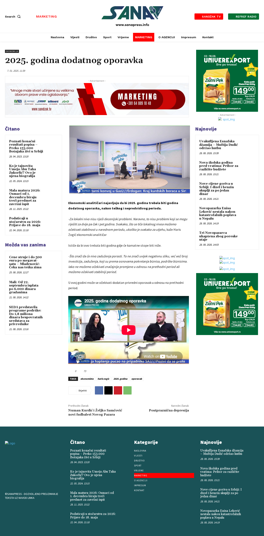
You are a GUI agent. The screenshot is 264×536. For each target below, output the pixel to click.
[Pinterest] (118, 390)
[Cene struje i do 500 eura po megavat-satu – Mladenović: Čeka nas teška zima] (51, 261)
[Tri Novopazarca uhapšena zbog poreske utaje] (247, 238)
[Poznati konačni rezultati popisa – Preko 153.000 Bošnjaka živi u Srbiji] (51, 145)
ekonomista (86, 378)
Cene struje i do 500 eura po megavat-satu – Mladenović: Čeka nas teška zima (25, 262)
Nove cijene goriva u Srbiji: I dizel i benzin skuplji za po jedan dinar (216, 189)
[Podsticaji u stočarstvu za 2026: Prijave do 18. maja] (51, 222)
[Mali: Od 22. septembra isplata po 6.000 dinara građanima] (51, 286)
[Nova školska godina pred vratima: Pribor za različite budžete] (247, 167)
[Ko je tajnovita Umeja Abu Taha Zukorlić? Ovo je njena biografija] (51, 170)
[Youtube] (36, 508)
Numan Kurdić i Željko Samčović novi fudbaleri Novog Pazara (95, 412)
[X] (108, 390)
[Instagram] (23, 508)
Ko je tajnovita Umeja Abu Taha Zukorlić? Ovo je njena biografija (22, 171)
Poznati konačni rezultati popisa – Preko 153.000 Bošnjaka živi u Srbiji (26, 146)
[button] (13, 16)
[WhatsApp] (127, 390)
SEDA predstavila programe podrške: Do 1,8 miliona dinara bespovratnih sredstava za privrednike (26, 315)
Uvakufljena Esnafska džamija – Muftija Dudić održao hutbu (218, 144)
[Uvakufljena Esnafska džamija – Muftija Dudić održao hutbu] (247, 146)
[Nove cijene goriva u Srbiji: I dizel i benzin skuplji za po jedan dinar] (247, 188)
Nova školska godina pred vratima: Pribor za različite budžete (218, 166)
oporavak (136, 378)
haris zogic (103, 378)
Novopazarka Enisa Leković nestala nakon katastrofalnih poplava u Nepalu (217, 213)
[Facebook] (99, 390)
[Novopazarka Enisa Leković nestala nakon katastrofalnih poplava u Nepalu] (247, 213)
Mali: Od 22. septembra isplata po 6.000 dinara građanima (23, 287)
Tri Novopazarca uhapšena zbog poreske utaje (218, 236)
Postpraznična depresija (169, 410)
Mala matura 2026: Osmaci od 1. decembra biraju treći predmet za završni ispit (24, 197)
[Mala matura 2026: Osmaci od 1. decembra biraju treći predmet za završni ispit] (51, 194)
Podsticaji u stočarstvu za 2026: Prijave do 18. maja (25, 221)
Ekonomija (12, 51)
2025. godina (120, 378)
